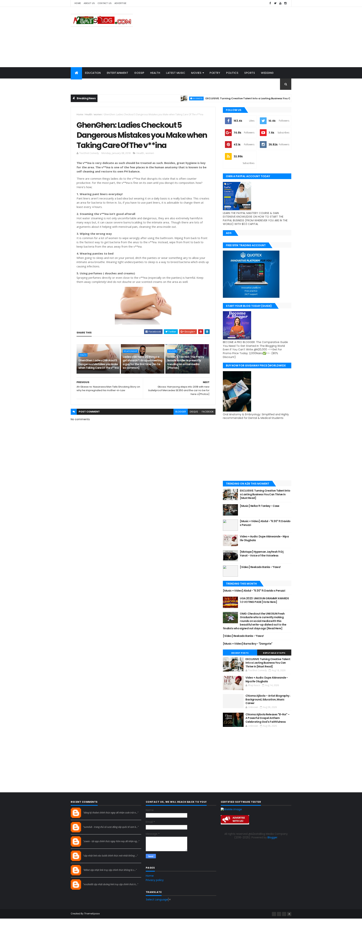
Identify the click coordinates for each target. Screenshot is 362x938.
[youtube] (280, 3)
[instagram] (285, 3)
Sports (249, 73)
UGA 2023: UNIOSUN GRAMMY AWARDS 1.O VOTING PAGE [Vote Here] (264, 600)
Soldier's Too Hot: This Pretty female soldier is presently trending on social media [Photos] (185, 362)
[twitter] (275, 3)
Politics (232, 73)
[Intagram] (279, 914)
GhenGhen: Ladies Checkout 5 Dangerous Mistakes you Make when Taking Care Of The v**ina (98, 364)
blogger (180, 411)
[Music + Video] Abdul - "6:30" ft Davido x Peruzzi (265, 523)
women (98, 114)
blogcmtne (89, 809)
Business (179, 98)
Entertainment (117, 73)
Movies (196, 73)
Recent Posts (240, 652)
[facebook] (270, 3)
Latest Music (175, 73)
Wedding (267, 73)
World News (83, 84)
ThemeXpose (92, 913)
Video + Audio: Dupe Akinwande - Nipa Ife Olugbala (264, 538)
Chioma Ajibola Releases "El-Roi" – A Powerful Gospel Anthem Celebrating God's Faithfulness (267, 718)
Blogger (272, 837)
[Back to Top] (289, 914)
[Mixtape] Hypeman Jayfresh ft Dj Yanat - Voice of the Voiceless (261, 553)
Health (155, 73)
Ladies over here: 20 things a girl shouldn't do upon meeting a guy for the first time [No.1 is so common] (142, 362)
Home (77, 3)
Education (93, 73)
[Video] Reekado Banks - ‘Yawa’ (260, 567)
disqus (194, 411)
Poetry (215, 73)
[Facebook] (274, 914)
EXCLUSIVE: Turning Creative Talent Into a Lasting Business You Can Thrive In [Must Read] (246, 98)
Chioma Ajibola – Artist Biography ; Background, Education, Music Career (267, 699)
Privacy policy (155, 880)
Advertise (120, 3)
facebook (208, 411)
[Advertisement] (222, 37)
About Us (89, 3)
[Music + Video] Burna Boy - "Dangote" (247, 644)
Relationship (130, 351)
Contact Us (105, 3)
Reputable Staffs (274, 652)
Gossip (139, 73)
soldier (172, 351)
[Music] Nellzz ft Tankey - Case (259, 506)
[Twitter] (284, 914)
